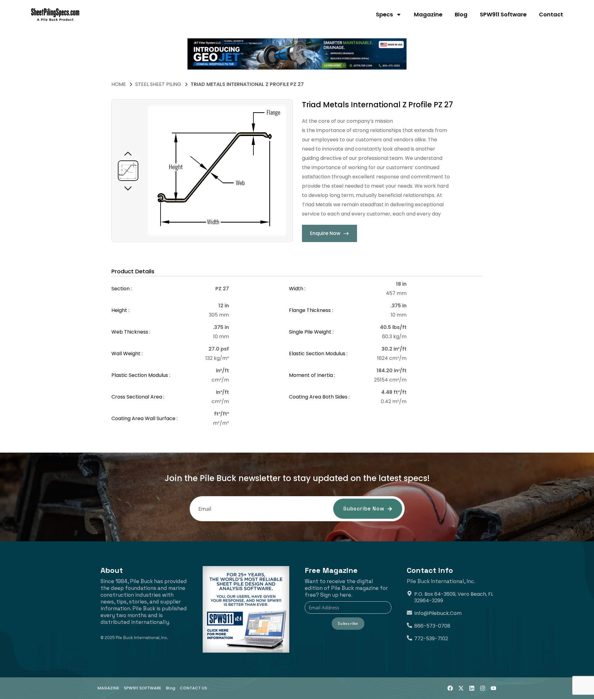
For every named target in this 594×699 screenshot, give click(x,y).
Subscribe (348, 623)
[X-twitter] (461, 688)
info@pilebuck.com (438, 613)
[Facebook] (450, 688)
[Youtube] (493, 688)
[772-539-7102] (409, 638)
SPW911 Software (503, 14)
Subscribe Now (363, 508)
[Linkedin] (472, 688)
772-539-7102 (431, 638)
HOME (118, 84)
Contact (551, 14)
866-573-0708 (432, 625)
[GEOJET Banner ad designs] (297, 54)
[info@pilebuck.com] (409, 612)
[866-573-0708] (409, 625)
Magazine (428, 14)
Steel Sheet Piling (158, 84)
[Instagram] (483, 688)
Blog (461, 14)
